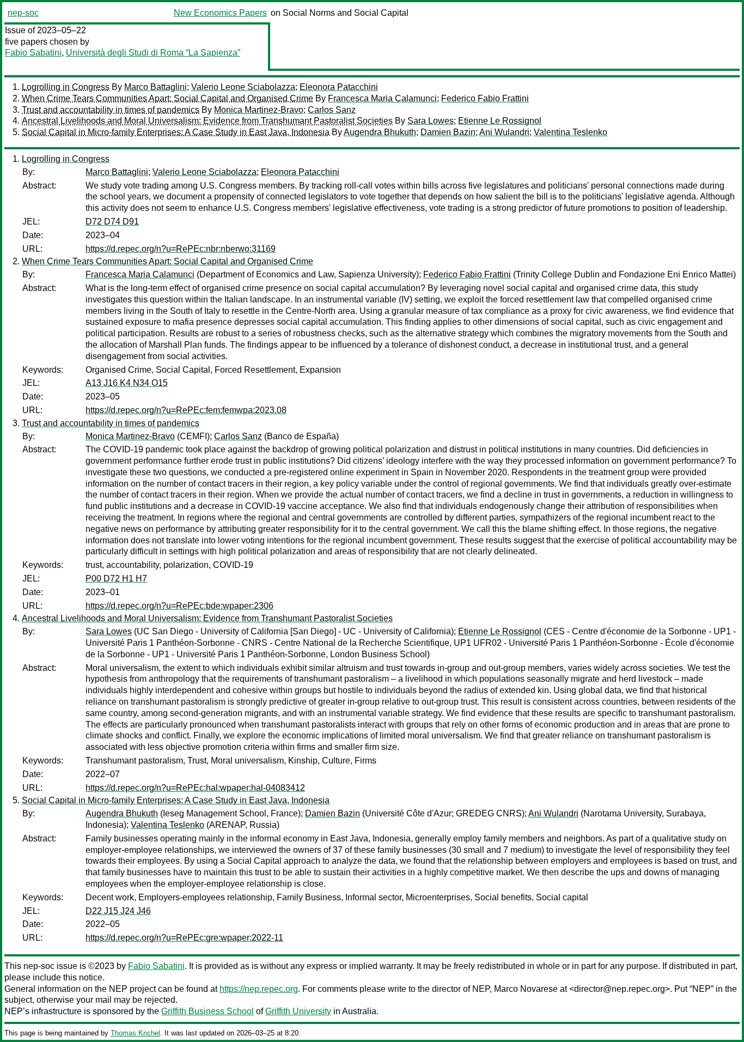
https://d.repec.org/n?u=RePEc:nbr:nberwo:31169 (181, 248)
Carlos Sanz (332, 109)
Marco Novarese (526, 988)
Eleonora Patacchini (339, 87)
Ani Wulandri (504, 132)
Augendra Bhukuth (380, 132)
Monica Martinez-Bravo (258, 109)
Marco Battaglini (155, 87)
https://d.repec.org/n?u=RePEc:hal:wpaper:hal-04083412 (195, 787)
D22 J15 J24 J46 (118, 911)
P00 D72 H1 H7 (116, 578)
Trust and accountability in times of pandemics (110, 109)
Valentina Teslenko (570, 132)
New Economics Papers (220, 12)
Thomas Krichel (135, 1033)
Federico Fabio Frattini (485, 98)
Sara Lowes (430, 120)
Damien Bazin (447, 132)
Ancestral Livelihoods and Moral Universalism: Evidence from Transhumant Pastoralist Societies (207, 120)
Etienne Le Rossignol (499, 120)
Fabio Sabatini (33, 52)
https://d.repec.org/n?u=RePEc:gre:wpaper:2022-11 (184, 937)
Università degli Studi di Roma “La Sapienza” (153, 52)
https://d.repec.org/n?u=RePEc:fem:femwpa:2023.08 (186, 410)
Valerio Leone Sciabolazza (243, 87)
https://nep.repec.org (258, 988)
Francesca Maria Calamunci (382, 98)
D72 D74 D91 (112, 221)
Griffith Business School (207, 1011)
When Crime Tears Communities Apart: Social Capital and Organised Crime (167, 98)
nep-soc (23, 12)
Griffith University (298, 1011)
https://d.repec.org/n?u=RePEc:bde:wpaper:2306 (179, 605)
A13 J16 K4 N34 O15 (127, 382)
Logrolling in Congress (65, 87)
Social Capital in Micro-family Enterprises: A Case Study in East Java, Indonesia (176, 132)
